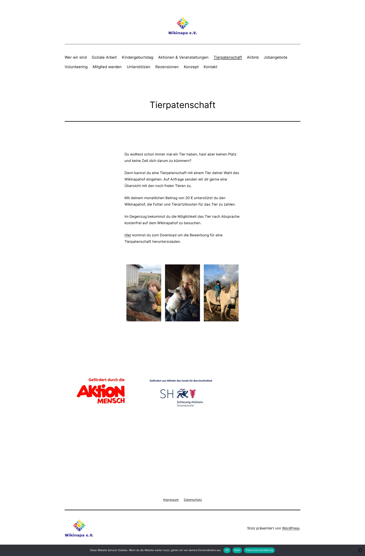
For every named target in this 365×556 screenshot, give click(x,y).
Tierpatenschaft (228, 57)
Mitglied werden (107, 67)
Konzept (191, 67)
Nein (237, 550)
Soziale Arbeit (104, 57)
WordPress (290, 528)
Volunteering (76, 67)
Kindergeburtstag (137, 57)
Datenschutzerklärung (259, 550)
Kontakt (210, 67)
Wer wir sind (76, 57)
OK (227, 550)
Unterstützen (138, 67)
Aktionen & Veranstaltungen (183, 57)
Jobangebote (275, 57)
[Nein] (360, 550)
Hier (128, 235)
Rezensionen (167, 67)
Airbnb (253, 57)
